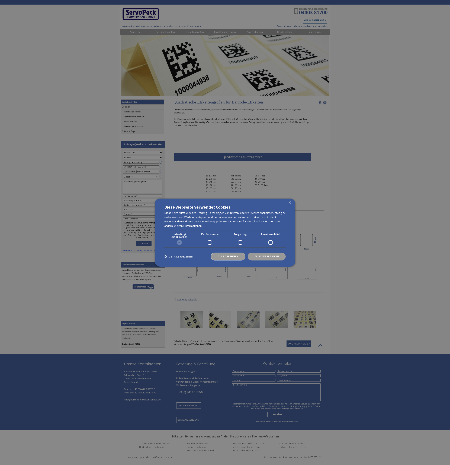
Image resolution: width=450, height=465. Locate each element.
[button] (178, 256)
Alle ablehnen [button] (228, 256)
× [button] (289, 202)
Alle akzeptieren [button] (267, 256)
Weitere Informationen (188, 226)
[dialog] (225, 232)
